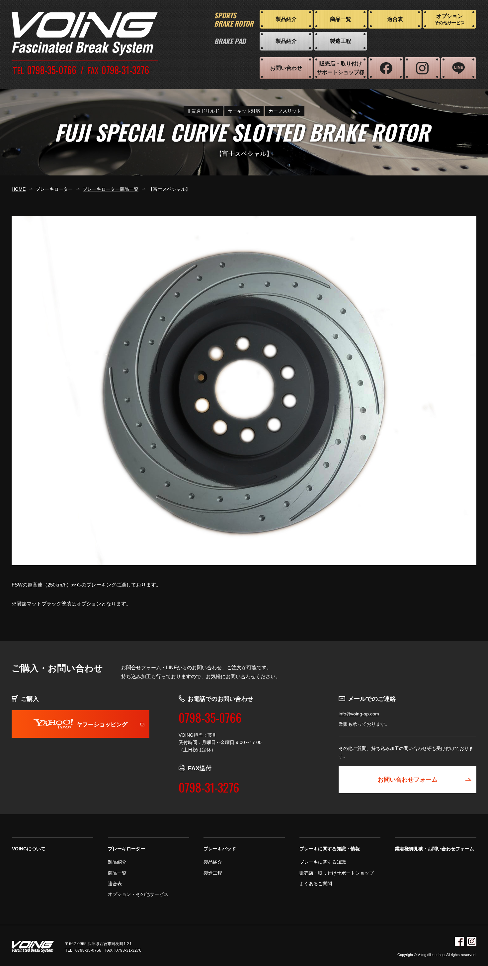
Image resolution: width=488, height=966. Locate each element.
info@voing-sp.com (359, 713)
